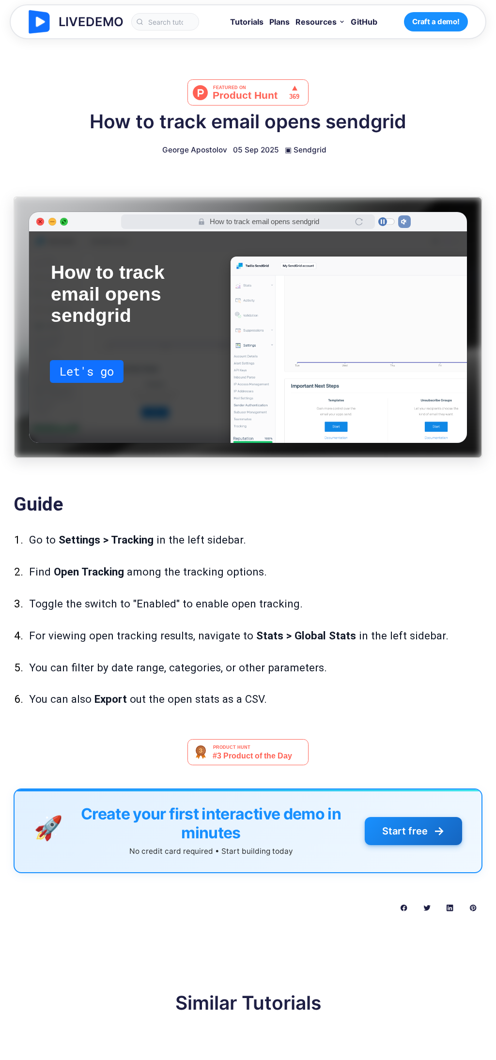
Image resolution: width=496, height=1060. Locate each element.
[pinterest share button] (473, 907)
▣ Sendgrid (305, 149)
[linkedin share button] (449, 907)
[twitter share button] (427, 907)
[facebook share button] (403, 907)
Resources (316, 22)
